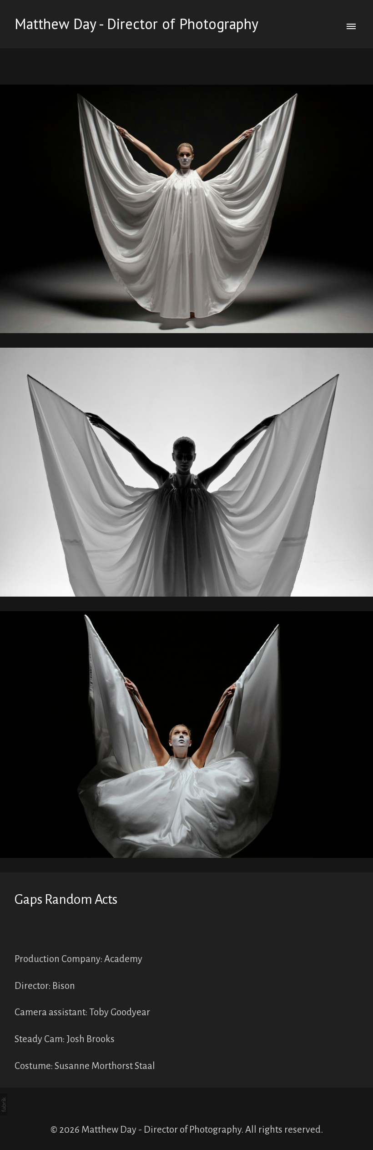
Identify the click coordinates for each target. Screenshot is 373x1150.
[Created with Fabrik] (3, 1104)
